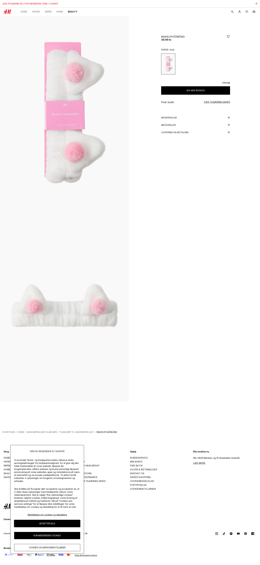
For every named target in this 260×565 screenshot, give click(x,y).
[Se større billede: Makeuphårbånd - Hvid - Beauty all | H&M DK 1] (64, 112)
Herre (36, 11)
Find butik (136, 465)
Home (59, 11)
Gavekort (10, 477)
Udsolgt (226, 82)
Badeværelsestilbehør (42, 432)
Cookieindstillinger (143, 489)
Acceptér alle (47, 523)
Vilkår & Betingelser (143, 469)
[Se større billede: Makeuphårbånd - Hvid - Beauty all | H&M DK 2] (64, 305)
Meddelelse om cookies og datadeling (47, 514)
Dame (24, 11)
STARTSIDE (8, 432)
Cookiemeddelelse (142, 481)
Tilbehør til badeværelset (76, 432)
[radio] (168, 64)
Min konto (136, 461)
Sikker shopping (140, 477)
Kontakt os (137, 473)
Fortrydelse (138, 485)
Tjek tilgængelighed (217, 102)
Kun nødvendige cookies (47, 535)
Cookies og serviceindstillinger (47, 547)
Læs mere (199, 463)
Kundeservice (139, 457)
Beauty (72, 11)
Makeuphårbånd (106, 432)
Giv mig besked (195, 90)
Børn (48, 11)
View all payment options (86, 555)
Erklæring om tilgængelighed (86, 481)
